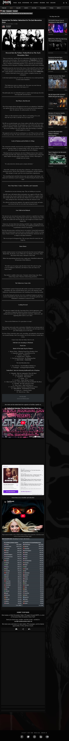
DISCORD (52, 2)
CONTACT (35, 2)
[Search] (66, 2)
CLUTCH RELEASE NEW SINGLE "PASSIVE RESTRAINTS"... (55, 133)
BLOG (19, 2)
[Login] (63, 2)
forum (51, 8)
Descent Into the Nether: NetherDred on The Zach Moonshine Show (16, 13)
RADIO (15, 2)
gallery (18, 8)
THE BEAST (8, 26)
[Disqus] (23, 651)
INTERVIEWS (25, 2)
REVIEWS (42, 2)
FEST (47, 2)
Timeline (4, 8)
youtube (34, 8)
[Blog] (1, 16)
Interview (15, 11)
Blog (4, 11)
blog (11, 8)
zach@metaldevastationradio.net (23, 621)
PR (31, 2)
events (26, 8)
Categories (9, 11)
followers (43, 8)
